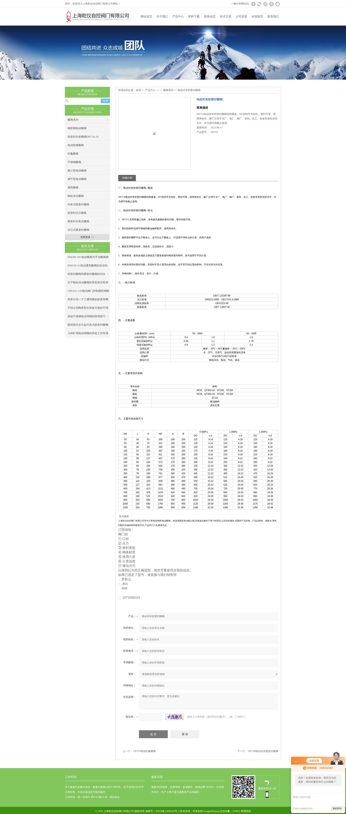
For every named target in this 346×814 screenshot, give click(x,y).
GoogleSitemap (211, 811)
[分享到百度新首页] (271, 4)
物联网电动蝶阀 (77, 128)
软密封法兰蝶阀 (77, 212)
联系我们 (273, 16)
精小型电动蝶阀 (77, 170)
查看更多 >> (87, 237)
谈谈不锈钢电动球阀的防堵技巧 (86, 316)
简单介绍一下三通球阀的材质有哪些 (88, 301)
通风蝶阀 (73, 187)
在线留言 (257, 16)
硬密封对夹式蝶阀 (78, 221)
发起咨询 (337, 808)
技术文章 (225, 16)
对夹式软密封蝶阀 (78, 204)
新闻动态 (210, 16)
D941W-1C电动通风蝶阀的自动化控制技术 (87, 267)
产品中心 (178, 16)
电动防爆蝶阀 (76, 145)
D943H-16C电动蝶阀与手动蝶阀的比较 (88, 258)
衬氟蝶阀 (73, 153)
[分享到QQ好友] (277, 4)
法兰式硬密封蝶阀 (78, 229)
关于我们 (162, 16)
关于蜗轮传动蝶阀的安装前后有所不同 (88, 284)
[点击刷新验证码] (174, 717)
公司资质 (241, 16)
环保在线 (198, 811)
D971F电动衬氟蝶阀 (145, 751)
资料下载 (194, 16)
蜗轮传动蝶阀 (76, 196)
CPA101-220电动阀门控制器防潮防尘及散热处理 (88, 292)
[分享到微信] (259, 4)
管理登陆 (246, 811)
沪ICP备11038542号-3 (167, 811)
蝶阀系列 (73, 119)
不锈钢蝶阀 (74, 162)
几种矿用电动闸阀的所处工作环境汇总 (88, 334)
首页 (138, 90)
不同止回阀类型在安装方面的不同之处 (88, 309)
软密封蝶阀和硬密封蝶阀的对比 (86, 274)
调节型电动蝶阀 (77, 179)
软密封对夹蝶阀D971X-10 (83, 136)
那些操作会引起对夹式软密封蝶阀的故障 (88, 326)
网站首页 (146, 16)
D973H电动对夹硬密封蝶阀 (263, 751)
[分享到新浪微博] (265, 4)
